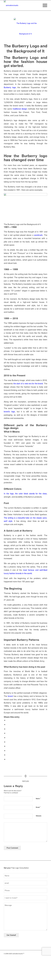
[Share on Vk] (7, 750)
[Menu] (43, 5)
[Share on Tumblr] (7, 746)
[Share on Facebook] (7, 720)
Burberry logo (10, 87)
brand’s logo (9, 411)
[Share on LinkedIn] (7, 741)
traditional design (20, 108)
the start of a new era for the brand (28, 383)
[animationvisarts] (21, 5)
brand (10, 696)
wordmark (38, 235)
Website (38, 816)
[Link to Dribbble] (41, 953)
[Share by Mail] (7, 759)
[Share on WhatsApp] (7, 733)
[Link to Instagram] (33, 953)
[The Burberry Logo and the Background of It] (25, 29)
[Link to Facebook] (37, 953)
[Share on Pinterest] (7, 737)
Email (38, 807)
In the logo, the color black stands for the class (25, 493)
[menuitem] (37, 5)
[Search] (37, 5)
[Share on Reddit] (7, 754)
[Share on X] (7, 724)
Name (38, 798)
